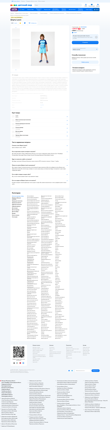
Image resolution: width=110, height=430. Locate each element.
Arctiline (57, 290)
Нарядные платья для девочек (33, 324)
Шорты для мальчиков (31, 315)
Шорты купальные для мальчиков (73, 13)
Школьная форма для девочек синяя (33, 209)
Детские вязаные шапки (60, 330)
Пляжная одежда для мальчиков (57, 13)
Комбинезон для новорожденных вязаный (32, 283)
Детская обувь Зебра (59, 197)
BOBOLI (57, 294)
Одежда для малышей (31, 251)
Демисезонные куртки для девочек (46, 209)
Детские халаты (58, 305)
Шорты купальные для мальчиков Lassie (19, 15)
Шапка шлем (57, 320)
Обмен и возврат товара (37, 350)
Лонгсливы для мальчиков (32, 320)
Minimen (57, 273)
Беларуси (27, 372)
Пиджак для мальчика (45, 305)
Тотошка (57, 262)
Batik (56, 270)
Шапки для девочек (59, 322)
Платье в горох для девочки (46, 242)
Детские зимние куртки (46, 301)
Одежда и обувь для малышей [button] (16, 198)
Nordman (43, 322)
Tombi (56, 212)
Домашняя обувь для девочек (47, 254)
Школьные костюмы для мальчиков (32, 228)
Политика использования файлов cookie (39, 357)
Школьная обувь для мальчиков (33, 223)
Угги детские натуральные (46, 336)
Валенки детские (44, 338)
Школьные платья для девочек (33, 211)
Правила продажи (36, 351)
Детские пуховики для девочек (47, 210)
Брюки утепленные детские (46, 312)
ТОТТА (56, 292)
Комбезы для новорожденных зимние (33, 265)
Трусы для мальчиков (59, 306)
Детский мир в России (14, 372)
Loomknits (57, 255)
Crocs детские (44, 325)
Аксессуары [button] (14, 217)
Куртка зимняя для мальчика (32, 300)
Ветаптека (85, 354)
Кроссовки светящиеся (45, 320)
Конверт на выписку (31, 249)
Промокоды (35, 353)
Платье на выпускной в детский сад (33, 253)
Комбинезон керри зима (46, 296)
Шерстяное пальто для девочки (47, 241)
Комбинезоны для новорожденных (30, 260)
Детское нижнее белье (59, 308)
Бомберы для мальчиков (32, 313)
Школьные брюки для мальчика (33, 202)
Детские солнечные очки (60, 332)
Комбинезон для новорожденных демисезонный (33, 287)
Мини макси (57, 279)
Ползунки (43, 270)
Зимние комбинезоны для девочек (32, 333)
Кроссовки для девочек (45, 250)
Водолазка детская (44, 293)
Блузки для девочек (45, 236)
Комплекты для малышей (32, 289)
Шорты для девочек (45, 219)
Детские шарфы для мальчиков (61, 328)
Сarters (56, 265)
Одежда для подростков (45, 277)
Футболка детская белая (46, 304)
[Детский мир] (21, 5)
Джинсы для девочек (45, 225)
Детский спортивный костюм (47, 272)
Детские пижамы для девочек (47, 204)
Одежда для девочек (45, 200)
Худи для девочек (44, 234)
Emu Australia (58, 281)
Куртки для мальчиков (31, 291)
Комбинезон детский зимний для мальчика (33, 308)
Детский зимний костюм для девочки (46, 223)
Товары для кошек (86, 347)
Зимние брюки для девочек (46, 244)
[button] (96, 9)
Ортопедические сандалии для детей (61, 216)
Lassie (56, 243)
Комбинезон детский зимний (47, 265)
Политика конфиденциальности (39, 354)
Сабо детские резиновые (60, 224)
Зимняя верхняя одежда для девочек (46, 217)
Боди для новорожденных (32, 255)
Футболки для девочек (31, 338)
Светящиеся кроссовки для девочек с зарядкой (46, 253)
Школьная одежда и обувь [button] (18, 196)
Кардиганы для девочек (31, 336)
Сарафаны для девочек (31, 216)
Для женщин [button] (15, 208)
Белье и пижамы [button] (15, 215)
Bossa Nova (57, 267)
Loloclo (56, 263)
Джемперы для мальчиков (32, 316)
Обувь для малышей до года (32, 276)
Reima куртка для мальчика (32, 323)
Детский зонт (58, 338)
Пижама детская (58, 303)
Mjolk (56, 271)
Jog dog (42, 333)
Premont (57, 276)
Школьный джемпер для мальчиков (31, 243)
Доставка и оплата (36, 347)
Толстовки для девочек (31, 331)
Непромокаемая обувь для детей (60, 227)
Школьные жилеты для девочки (33, 240)
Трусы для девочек (58, 301)
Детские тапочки (44, 328)
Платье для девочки (31, 326)
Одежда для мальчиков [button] (17, 201)
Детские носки (58, 300)
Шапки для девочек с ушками (61, 335)
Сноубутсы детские (45, 315)
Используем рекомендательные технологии (19, 371)
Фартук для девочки (31, 218)
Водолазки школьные (31, 244)
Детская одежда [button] (15, 209)
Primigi (56, 200)
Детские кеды (58, 232)
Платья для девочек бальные (32, 335)
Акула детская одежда (59, 235)
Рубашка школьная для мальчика (33, 212)
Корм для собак (86, 351)
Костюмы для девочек (45, 233)
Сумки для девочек (59, 336)
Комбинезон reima (44, 267)
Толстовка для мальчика (31, 303)
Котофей (57, 233)
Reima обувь (57, 206)
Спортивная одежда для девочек (47, 213)
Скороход (57, 214)
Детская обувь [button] (15, 211)
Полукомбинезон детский (46, 281)
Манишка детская (58, 333)
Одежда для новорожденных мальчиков (32, 278)
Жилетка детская (44, 291)
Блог (67, 356)
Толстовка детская (44, 289)
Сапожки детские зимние (60, 199)
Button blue (57, 252)
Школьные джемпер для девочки (31, 235)
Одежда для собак (86, 353)
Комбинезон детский (45, 262)
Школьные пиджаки (31, 246)
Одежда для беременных (46, 259)
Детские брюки (44, 308)
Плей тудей (57, 238)
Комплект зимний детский (46, 297)
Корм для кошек (86, 348)
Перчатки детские (58, 324)
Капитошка (57, 287)
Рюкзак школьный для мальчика (33, 205)
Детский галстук (58, 327)
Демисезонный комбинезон (46, 264)
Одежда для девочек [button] (16, 202)
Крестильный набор (31, 269)
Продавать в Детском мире (38, 348)
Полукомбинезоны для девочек (47, 239)
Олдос (56, 240)
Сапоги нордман (44, 319)
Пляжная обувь (58, 230)
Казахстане (22, 372)
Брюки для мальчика (31, 296)
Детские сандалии (58, 204)
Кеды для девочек (44, 256)
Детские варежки (58, 314)
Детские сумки (58, 325)
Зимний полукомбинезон (46, 307)
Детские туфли (44, 257)
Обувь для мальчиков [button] (17, 204)
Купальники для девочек (60, 297)
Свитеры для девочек (45, 206)
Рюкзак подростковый (59, 316)
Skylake (28, 232)
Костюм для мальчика (31, 301)
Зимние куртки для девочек (46, 221)
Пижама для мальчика (31, 312)
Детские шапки (58, 317)
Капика (56, 248)
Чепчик (56, 313)
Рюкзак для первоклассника (60, 319)
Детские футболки (45, 279)
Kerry (56, 251)
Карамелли (57, 278)
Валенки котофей (58, 208)
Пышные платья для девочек (46, 198)
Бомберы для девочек (45, 231)
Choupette (57, 244)
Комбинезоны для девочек (46, 212)
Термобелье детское (45, 299)
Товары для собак (86, 350)
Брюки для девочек (45, 228)
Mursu (56, 229)
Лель (56, 268)
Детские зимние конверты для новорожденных (33, 272)
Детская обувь (44, 313)
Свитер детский (44, 310)
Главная (12, 13)
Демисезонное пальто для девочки (46, 196)
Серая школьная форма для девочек (32, 215)
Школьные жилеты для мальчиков (31, 225)
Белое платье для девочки (46, 226)
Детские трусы (58, 309)
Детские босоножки (59, 211)
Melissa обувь (58, 221)
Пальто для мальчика (31, 310)
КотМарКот (57, 295)
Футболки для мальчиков (32, 298)
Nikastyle (57, 257)
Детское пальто (44, 302)
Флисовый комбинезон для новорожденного (32, 281)
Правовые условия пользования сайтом (27, 369)
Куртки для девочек (45, 237)
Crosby (56, 275)
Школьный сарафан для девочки (33, 239)
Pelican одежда (58, 260)
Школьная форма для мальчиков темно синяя (33, 237)
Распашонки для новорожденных (30, 257)
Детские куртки (44, 268)
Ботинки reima (58, 209)
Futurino (57, 259)
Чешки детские (44, 324)
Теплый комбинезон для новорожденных (31, 274)
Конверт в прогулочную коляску (32, 267)
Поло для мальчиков (31, 306)
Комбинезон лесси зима (46, 285)
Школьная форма (30, 196)
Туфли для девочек (44, 249)
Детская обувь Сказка (59, 196)
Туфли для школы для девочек (33, 221)
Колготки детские (58, 298)
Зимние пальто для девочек (32, 327)
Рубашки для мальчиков (31, 304)
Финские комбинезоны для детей (46, 283)
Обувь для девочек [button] (16, 206)
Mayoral (56, 249)
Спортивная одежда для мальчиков (31, 293)
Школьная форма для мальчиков (33, 200)
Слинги (42, 261)
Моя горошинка (30, 285)
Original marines (58, 254)
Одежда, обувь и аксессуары (21, 13)
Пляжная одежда (43, 13)
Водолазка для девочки (45, 245)
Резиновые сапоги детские (46, 330)
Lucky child (57, 286)
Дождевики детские (45, 294)
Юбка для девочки (30, 329)
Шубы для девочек (44, 203)
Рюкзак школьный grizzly (32, 199)
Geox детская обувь (45, 335)
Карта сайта (35, 362)
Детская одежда (33, 13)
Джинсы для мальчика (31, 321)
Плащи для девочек (45, 288)
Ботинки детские (58, 223)
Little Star (57, 282)
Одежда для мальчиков (31, 318)
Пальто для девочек (45, 215)
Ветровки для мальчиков (32, 295)
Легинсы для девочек (45, 201)
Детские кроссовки (45, 327)
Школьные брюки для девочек (33, 220)
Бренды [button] (14, 213)
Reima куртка (43, 286)
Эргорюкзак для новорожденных (30, 262)
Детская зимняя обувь (59, 220)
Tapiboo (42, 332)
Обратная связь (36, 360)
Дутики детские (58, 218)
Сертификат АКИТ (36, 359)
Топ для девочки (58, 311)
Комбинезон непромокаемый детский (47, 274)
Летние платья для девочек (46, 229)
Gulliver (56, 236)
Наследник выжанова (59, 246)
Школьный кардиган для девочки (31, 230)
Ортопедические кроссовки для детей (60, 203)
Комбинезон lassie (44, 276)
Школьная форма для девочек (33, 197)
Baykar (56, 284)
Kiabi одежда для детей (59, 289)
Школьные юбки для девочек (32, 207)
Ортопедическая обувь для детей (46, 317)
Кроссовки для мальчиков (46, 247)
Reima (56, 241)
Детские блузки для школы (32, 203)
